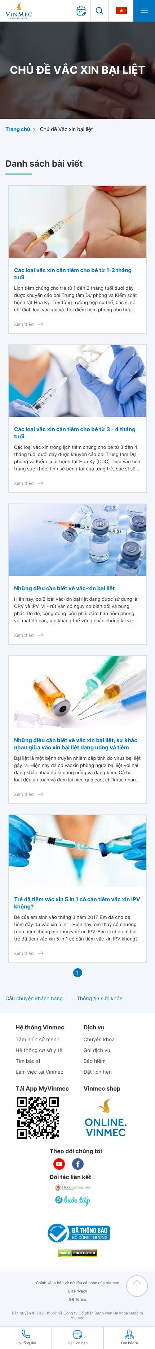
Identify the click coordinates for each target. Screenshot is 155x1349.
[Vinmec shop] (106, 1118)
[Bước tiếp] (73, 1200)
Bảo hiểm (95, 1061)
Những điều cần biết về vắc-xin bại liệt (64, 588)
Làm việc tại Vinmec (39, 1072)
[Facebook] (78, 1164)
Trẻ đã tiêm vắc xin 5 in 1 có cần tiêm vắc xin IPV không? (77, 903)
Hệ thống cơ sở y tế (38, 1050)
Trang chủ (17, 129)
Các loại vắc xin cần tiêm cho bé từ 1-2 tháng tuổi (73, 274)
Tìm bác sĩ (27, 1061)
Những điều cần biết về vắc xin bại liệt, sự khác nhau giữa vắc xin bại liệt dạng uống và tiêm (75, 744)
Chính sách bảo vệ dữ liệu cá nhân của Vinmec (77, 1283)
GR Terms (77, 1299)
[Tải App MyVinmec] (37, 1118)
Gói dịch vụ (97, 1050)
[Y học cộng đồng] (73, 1187)
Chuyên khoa (99, 1040)
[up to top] (137, 1286)
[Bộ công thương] (77, 1233)
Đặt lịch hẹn (98, 1072)
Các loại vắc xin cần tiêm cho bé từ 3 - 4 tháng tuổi (75, 433)
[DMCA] (77, 1253)
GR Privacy (77, 1291)
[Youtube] (59, 1164)
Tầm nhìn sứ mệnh (37, 1040)
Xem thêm (24, 324)
